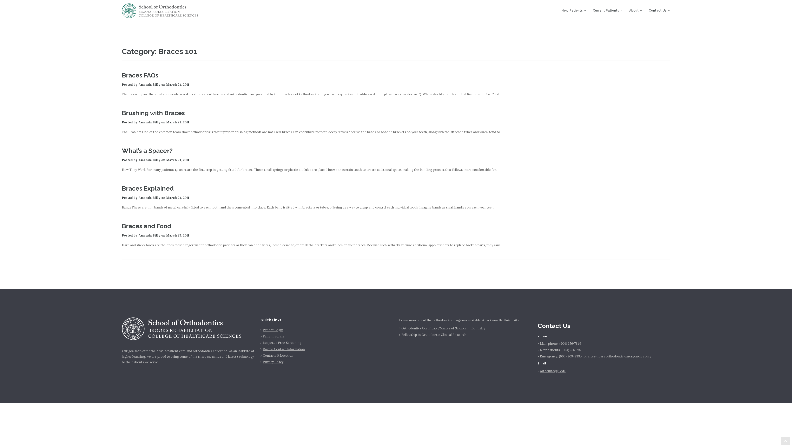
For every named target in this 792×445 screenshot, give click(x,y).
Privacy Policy (273, 362)
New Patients (572, 10)
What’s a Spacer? (147, 150)
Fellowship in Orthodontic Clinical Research (433, 335)
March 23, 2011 (177, 235)
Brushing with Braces (153, 113)
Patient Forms (273, 336)
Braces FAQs (140, 75)
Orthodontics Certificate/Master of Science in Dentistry (443, 328)
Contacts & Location (278, 355)
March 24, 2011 (177, 85)
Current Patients (606, 10)
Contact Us (658, 10)
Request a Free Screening (282, 343)
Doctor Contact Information (284, 349)
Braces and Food (146, 226)
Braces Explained (148, 188)
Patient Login (273, 330)
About (634, 10)
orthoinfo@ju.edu (553, 371)
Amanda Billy (149, 85)
